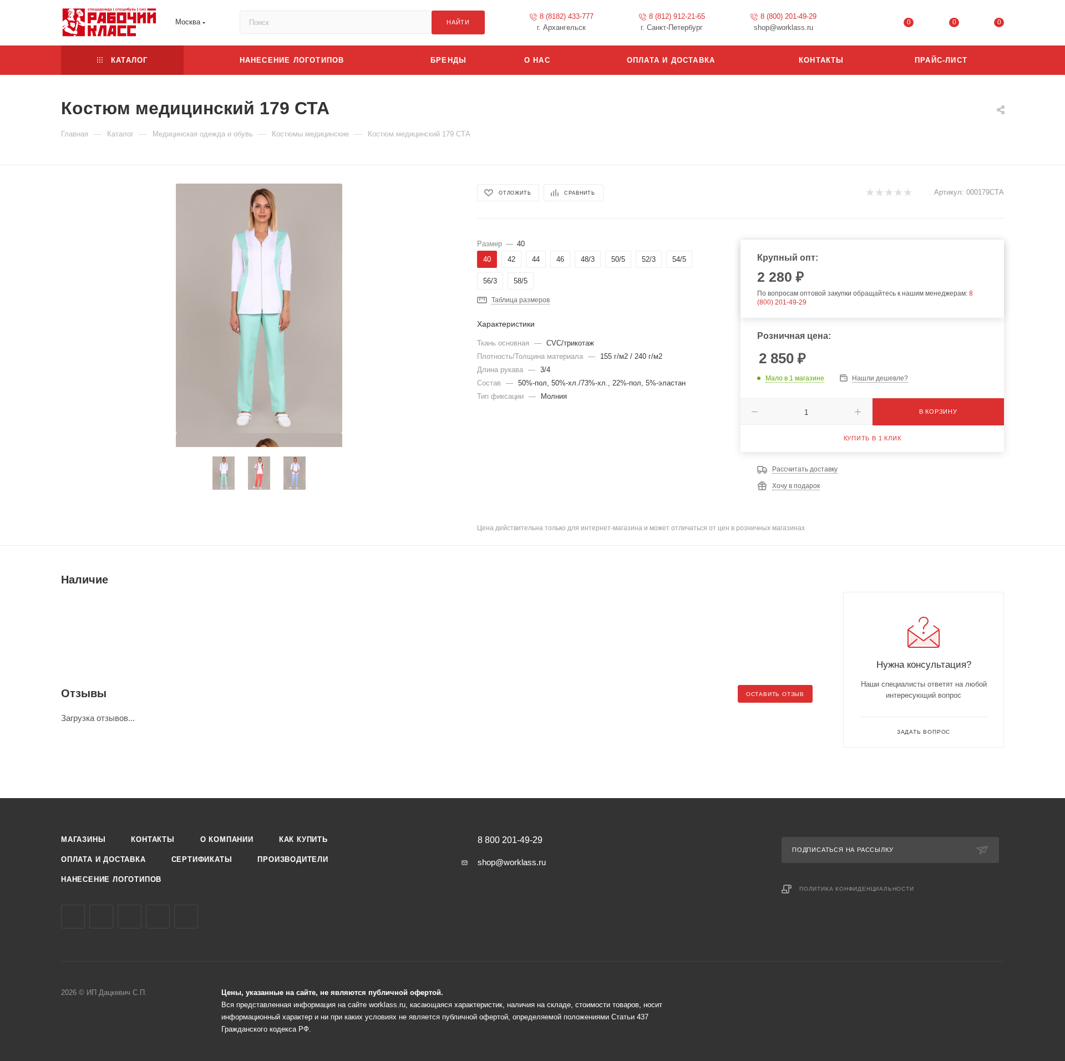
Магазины (83, 839)
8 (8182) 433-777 (567, 16)
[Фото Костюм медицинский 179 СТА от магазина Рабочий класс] (259, 308)
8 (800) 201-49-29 (788, 16)
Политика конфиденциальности (856, 889)
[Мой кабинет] (864, 25)
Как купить (303, 839)
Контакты (152, 839)
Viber (129, 916)
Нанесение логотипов (111, 879)
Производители (292, 859)
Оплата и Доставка (103, 859)
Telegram (101, 916)
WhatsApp (158, 916)
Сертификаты (201, 859)
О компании (226, 839)
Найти (458, 22)
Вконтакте (73, 916)
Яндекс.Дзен (186, 916)
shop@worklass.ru (512, 862)
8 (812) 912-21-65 (677, 16)
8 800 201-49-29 (510, 840)
